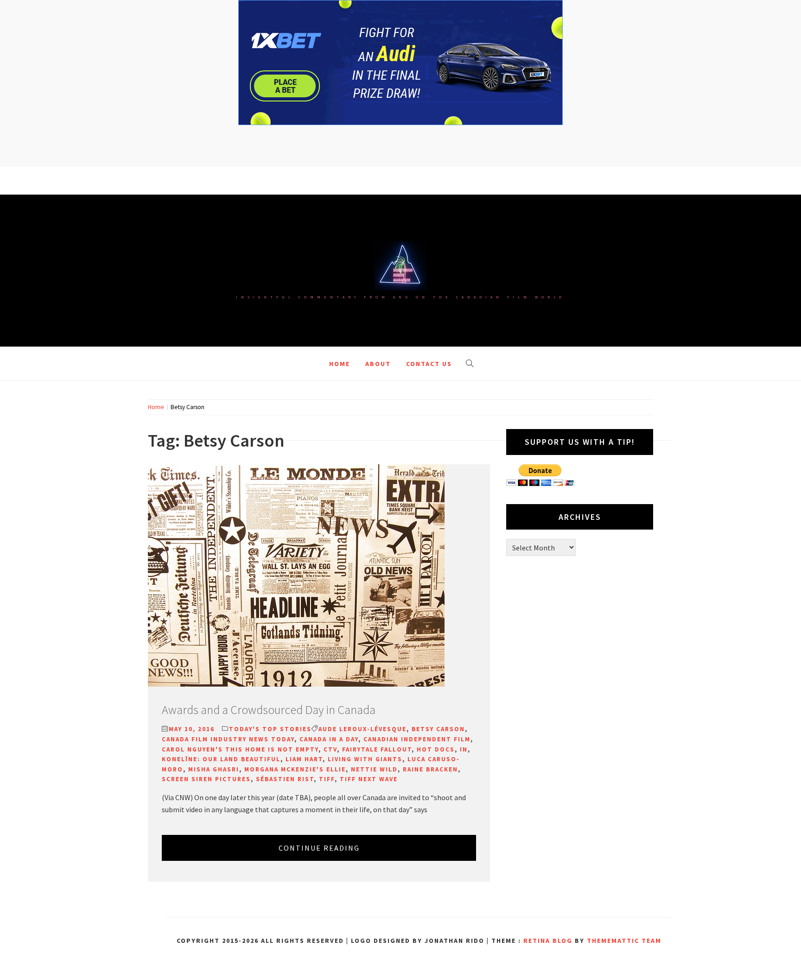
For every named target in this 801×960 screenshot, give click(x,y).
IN (464, 749)
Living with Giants (365, 759)
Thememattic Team (624, 940)
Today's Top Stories (270, 729)
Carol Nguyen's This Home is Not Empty (240, 749)
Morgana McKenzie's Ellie (295, 769)
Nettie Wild (374, 769)
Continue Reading (319, 848)
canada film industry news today (228, 739)
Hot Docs (436, 749)
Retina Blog (547, 940)
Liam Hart (304, 759)
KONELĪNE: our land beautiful (221, 759)
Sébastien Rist (285, 779)
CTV (330, 749)
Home (339, 364)
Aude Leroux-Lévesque (362, 729)
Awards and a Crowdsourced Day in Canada (268, 709)
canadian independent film (416, 739)
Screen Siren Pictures (206, 779)
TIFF (327, 779)
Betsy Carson (438, 729)
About (378, 364)
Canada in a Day (328, 739)
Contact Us (429, 364)
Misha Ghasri (213, 769)
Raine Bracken (430, 769)
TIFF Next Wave (369, 779)
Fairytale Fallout (377, 749)
